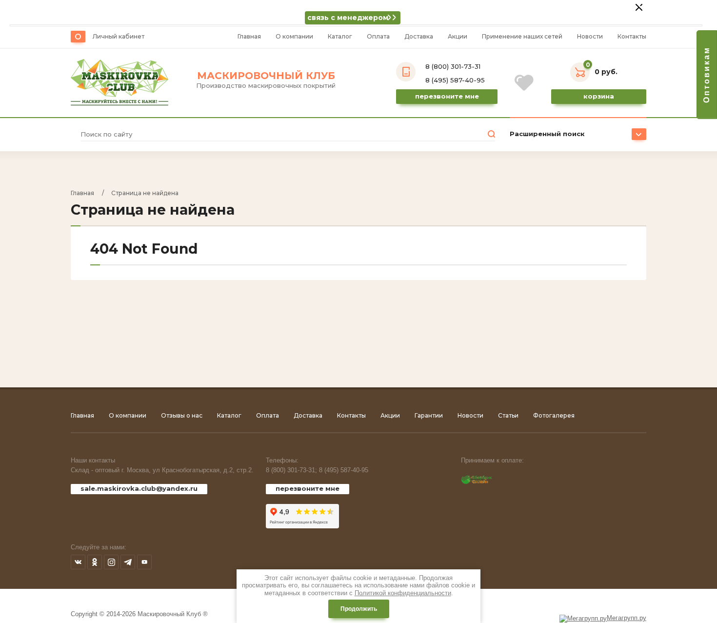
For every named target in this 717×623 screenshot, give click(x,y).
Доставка (418, 36)
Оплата (378, 36)
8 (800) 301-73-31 (452, 66)
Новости (590, 36)
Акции (457, 36)
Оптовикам (706, 74)
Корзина (598, 96)
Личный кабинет (118, 36)
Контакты (631, 36)
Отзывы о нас (181, 415)
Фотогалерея (554, 415)
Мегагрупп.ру (626, 618)
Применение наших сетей (522, 36)
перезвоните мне (307, 488)
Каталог (340, 36)
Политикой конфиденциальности (403, 593)
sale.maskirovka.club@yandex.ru (139, 488)
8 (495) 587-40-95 (455, 80)
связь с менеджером (347, 17)
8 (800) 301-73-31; (291, 470)
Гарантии (429, 415)
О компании (294, 36)
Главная (249, 36)
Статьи (508, 415)
